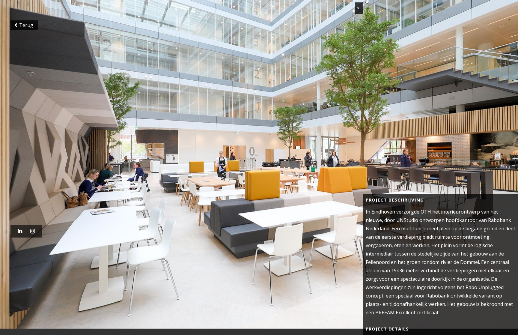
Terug (24, 28)
